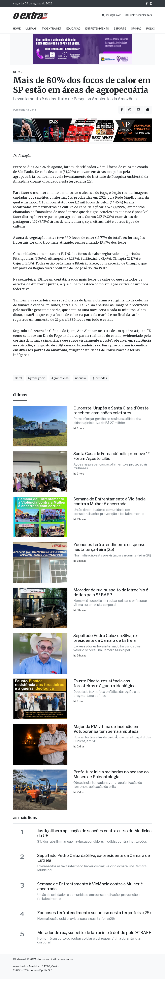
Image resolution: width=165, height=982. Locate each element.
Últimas (31, 28)
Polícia (151, 28)
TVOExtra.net (51, 28)
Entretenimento (97, 28)
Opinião (136, 28)
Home (17, 28)
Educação (73, 28)
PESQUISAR (113, 15)
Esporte (120, 28)
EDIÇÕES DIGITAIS (140, 15)
